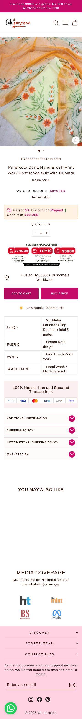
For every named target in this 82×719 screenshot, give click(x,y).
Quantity (41, 224)
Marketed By (18, 454)
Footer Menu (40, 643)
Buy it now (59, 293)
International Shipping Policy (33, 442)
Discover (39, 632)
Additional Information (27, 418)
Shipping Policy (20, 430)
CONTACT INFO (39, 654)
